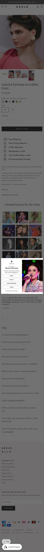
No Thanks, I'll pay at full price (11, 291)
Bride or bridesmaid (11, 283)
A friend (11, 287)
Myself (11, 275)
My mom (12, 279)
